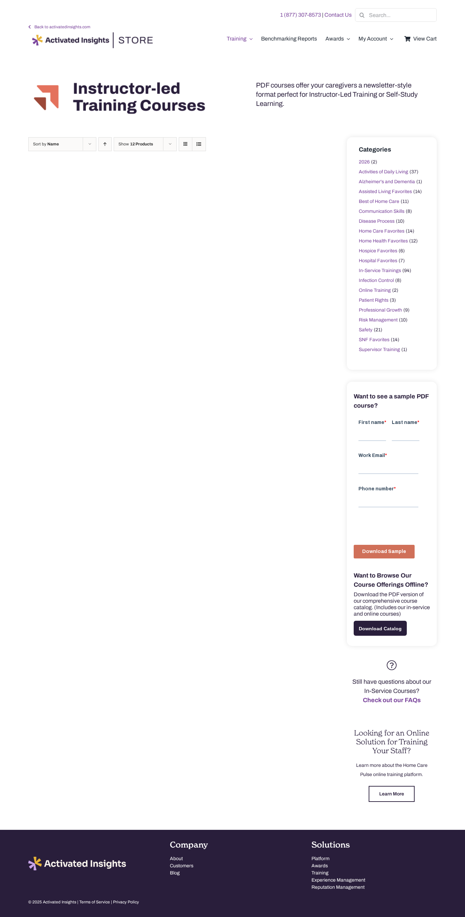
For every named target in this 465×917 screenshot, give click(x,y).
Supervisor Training (379, 349)
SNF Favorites (374, 339)
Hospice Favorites (378, 250)
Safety (365, 329)
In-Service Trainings (380, 270)
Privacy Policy (126, 902)
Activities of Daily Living (383, 171)
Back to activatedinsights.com (62, 27)
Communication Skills (381, 211)
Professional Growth (380, 310)
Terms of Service (94, 902)
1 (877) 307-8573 (300, 15)
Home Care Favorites (381, 231)
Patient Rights (373, 300)
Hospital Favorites (378, 260)
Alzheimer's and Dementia (387, 181)
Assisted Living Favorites (385, 191)
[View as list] (199, 144)
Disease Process (377, 221)
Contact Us (338, 15)
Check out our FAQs (392, 700)
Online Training (375, 290)
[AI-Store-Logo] (91, 35)
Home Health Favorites (383, 240)
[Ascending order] (105, 144)
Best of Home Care (379, 201)
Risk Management (378, 319)
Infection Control (376, 280)
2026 (364, 161)
